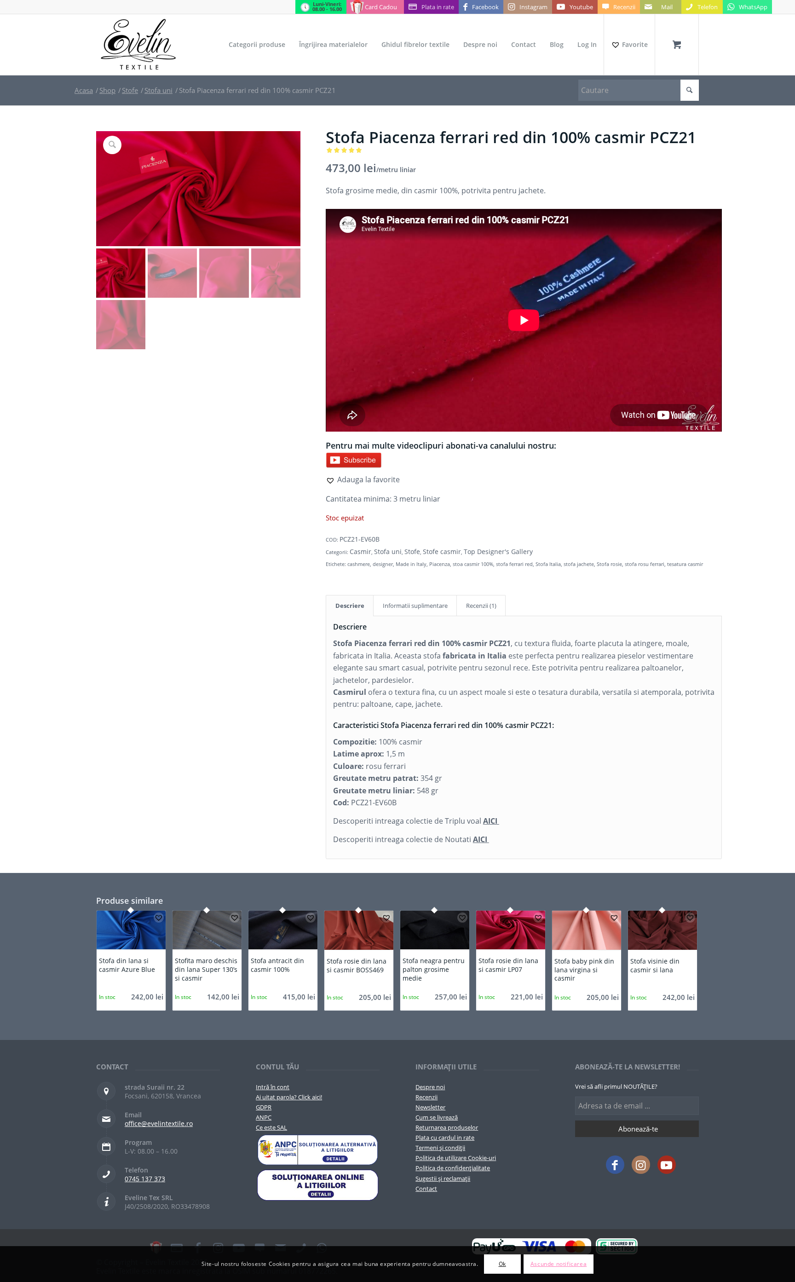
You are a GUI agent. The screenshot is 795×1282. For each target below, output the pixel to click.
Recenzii (426, 1097)
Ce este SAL (271, 1127)
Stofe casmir (442, 551)
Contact (426, 1188)
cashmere (358, 563)
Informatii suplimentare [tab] (415, 605)
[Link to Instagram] (641, 1164)
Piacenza (439, 563)
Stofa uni (388, 551)
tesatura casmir (685, 563)
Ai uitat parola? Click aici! (289, 1097)
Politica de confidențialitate (452, 1168)
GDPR (263, 1107)
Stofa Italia (548, 563)
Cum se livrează (436, 1117)
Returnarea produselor (446, 1127)
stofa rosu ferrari (644, 563)
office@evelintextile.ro (159, 1123)
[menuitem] (257, 44)
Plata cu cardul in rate (444, 1137)
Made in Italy (411, 563)
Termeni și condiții (440, 1147)
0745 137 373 (145, 1178)
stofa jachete (579, 563)
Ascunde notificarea (558, 1264)
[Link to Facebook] (615, 1164)
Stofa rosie (609, 563)
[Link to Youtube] (666, 1164)
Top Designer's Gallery (498, 551)
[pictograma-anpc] (318, 1149)
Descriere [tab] (349, 605)
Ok (502, 1264)
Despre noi (430, 1087)
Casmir (360, 551)
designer (383, 563)
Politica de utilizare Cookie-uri (455, 1158)
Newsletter (430, 1107)
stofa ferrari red (514, 563)
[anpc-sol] (318, 1184)
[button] (363, 479)
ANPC (263, 1117)
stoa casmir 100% (473, 563)
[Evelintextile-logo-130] (138, 44)
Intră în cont (272, 1087)
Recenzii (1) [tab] (481, 605)
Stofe (412, 551)
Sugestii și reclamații (442, 1178)
